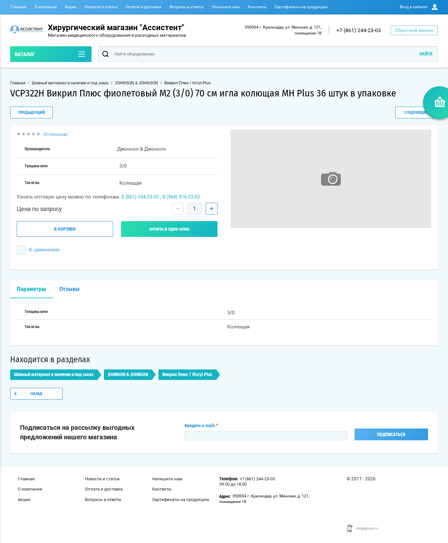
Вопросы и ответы (187, 7)
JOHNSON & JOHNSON (136, 83)
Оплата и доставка (143, 7)
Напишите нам (226, 7)
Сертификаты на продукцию (301, 7)
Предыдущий (31, 113)
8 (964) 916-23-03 (181, 197)
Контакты (257, 7)
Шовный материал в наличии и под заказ (70, 83)
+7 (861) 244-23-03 (358, 30)
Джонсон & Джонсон (141, 149)
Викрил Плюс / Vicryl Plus (187, 83)
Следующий (416, 113)
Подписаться (391, 434)
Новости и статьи (101, 7)
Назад (36, 394)
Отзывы (69, 289)
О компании (45, 7)
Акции (70, 7)
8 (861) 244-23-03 (140, 197)
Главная (18, 7)
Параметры (31, 289)
